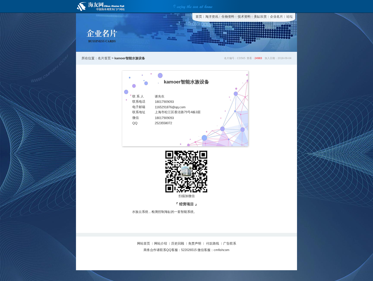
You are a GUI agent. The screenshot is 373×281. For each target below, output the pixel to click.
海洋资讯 (211, 16)
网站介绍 (160, 243)
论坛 (289, 16)
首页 (199, 16)
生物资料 (227, 16)
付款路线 (212, 243)
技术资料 (244, 16)
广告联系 (229, 243)
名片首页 (104, 58)
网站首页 (144, 243)
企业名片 (276, 16)
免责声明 (194, 243)
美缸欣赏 (260, 16)
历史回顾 (177, 243)
